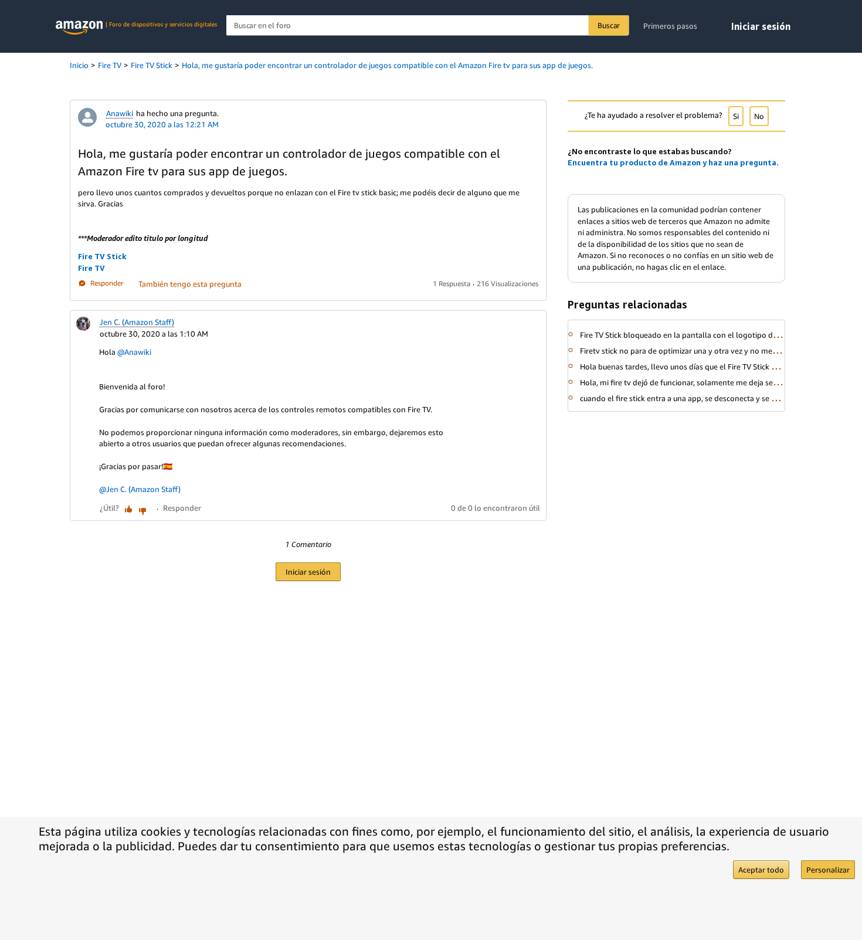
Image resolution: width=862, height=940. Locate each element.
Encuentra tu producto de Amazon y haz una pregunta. (673, 162)
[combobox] (427, 25)
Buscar (609, 25)
